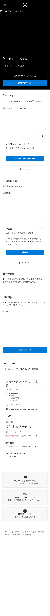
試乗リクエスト (25, 83)
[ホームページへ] (25, 5)
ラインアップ (25, 350)
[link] (13, 400)
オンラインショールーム (25, 76)
